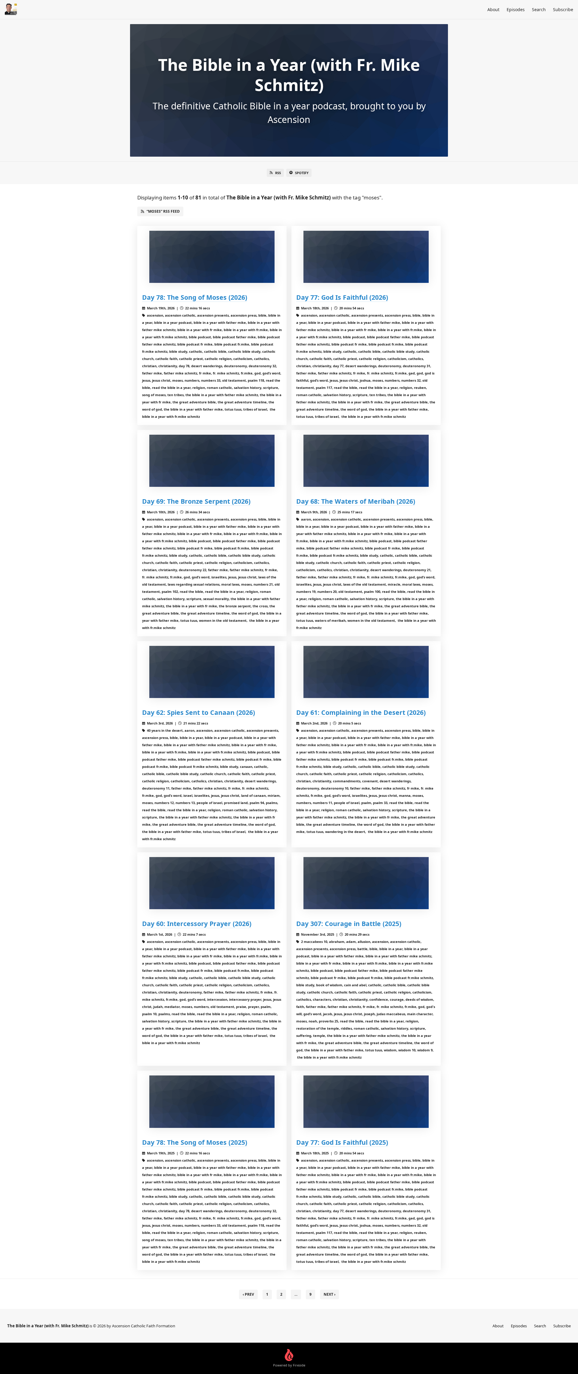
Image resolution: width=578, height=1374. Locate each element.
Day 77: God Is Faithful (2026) (342, 297)
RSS (278, 173)
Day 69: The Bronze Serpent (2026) (196, 501)
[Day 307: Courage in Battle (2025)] (366, 883)
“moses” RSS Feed (163, 211)
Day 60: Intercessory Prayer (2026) (196, 923)
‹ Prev (248, 1294)
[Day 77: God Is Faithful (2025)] (366, 1101)
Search (539, 9)
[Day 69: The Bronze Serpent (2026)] (212, 461)
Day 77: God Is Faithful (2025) (342, 1142)
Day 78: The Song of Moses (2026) (194, 297)
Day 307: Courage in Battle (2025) (348, 923)
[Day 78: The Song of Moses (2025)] (212, 1101)
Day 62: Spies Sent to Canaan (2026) (198, 712)
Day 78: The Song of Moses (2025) (194, 1142)
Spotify (302, 173)
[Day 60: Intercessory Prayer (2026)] (212, 883)
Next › (329, 1294)
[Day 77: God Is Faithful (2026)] (366, 257)
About (493, 9)
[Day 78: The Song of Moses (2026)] (212, 257)
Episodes (516, 9)
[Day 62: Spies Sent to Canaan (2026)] (212, 672)
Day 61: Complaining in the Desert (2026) (361, 712)
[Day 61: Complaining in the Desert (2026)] (366, 672)
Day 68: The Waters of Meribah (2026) (355, 501)
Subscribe (563, 9)
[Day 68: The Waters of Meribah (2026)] (366, 461)
